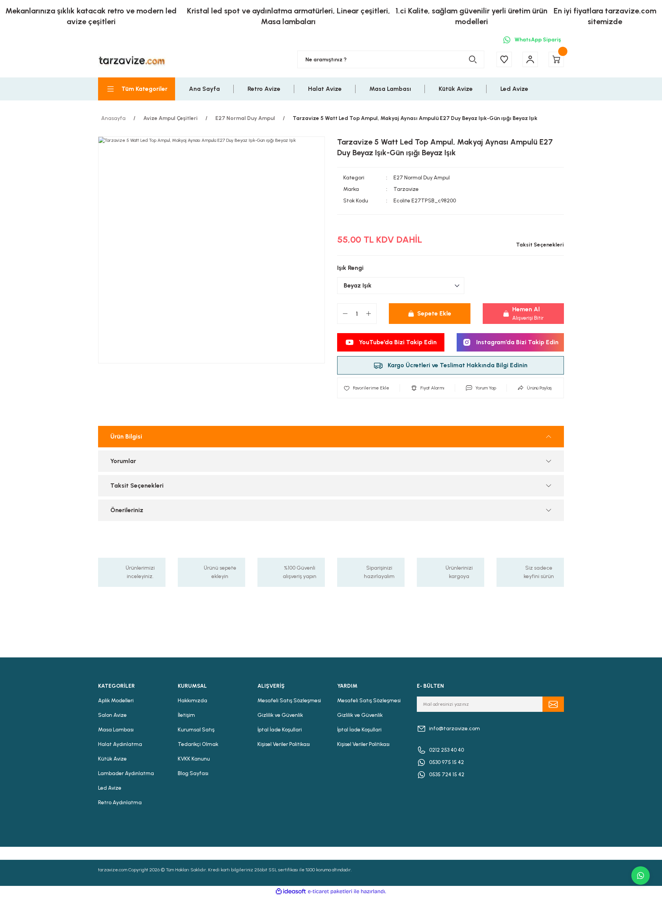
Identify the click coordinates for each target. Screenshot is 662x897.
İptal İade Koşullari (279, 729)
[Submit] (553, 704)
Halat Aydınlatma (120, 744)
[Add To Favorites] (366, 388)
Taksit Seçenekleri (137, 485)
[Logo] (132, 59)
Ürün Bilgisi (126, 436)
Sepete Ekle (434, 313)
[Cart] (556, 59)
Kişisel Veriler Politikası (283, 744)
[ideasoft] (290, 891)
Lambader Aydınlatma (126, 773)
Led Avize (109, 788)
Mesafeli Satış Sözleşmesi (289, 700)
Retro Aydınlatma (120, 802)
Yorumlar (123, 461)
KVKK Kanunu (194, 759)
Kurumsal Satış (196, 729)
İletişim (186, 715)
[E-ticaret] (330, 891)
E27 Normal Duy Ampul (421, 177)
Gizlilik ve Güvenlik (280, 715)
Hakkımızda (192, 700)
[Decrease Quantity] (345, 314)
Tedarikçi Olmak (198, 744)
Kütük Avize (112, 759)
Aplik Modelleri (116, 700)
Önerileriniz (126, 510)
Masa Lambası (116, 729)
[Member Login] (530, 59)
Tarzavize (406, 189)
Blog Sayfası (193, 773)
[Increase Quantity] (368, 314)
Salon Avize (112, 715)
